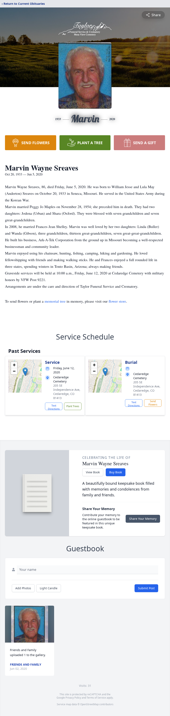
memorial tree (55, 301)
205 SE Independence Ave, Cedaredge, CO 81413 (66, 392)
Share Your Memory (143, 519)
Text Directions (54, 407)
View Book (93, 472)
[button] (25, 372)
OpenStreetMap (89, 704)
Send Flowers (152, 402)
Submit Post (146, 588)
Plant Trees (72, 406)
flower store (117, 301)
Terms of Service (96, 697)
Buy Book (115, 472)
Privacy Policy (73, 697)
